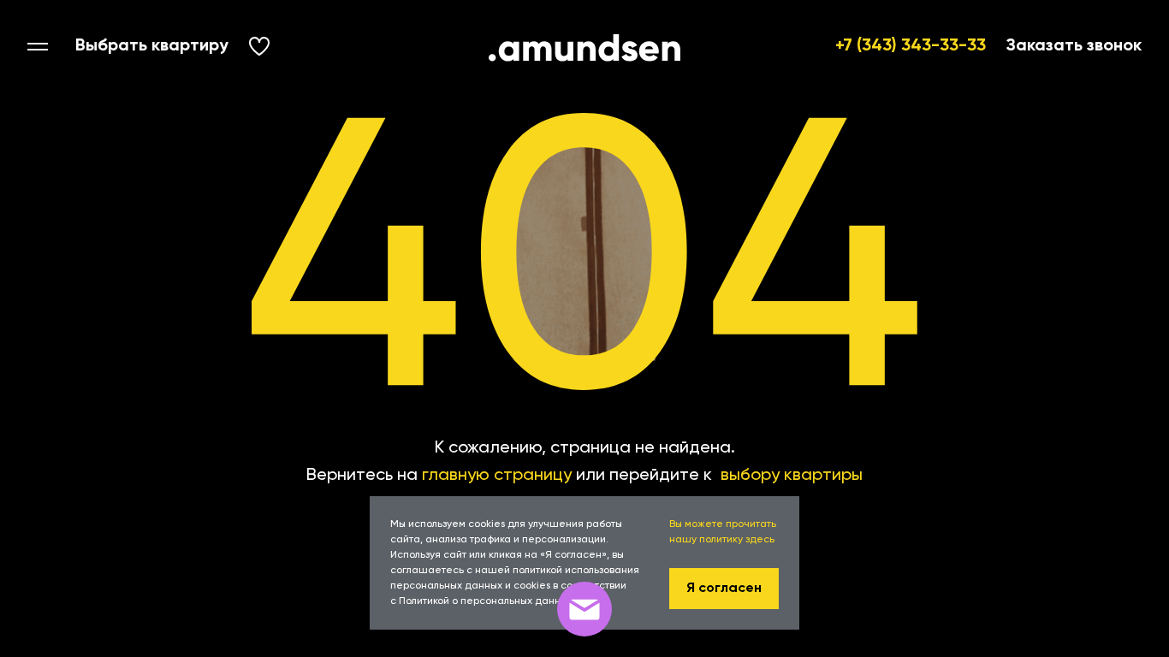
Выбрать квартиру (151, 46)
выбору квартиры (792, 475)
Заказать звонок (1074, 46)
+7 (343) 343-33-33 (910, 46)
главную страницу (497, 475)
